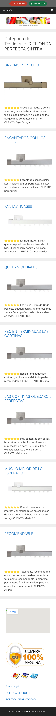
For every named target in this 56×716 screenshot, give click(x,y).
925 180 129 (19, 3)
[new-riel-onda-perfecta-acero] (28, 171)
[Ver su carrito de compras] (52, 10)
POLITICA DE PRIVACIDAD (21, 699)
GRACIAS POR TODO (21, 65)
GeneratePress (39, 711)
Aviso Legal (12, 686)
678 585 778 (39, 3)
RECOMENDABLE (18, 533)
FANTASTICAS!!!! (18, 206)
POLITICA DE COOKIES (19, 693)
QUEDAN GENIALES (21, 267)
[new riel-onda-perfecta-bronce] (28, 99)
